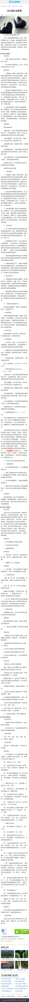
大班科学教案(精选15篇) (21, 986)
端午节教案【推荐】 (7, 983)
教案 (21, 6)
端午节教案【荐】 (20, 981)
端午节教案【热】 (6, 979)
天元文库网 (12, 1000)
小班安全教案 (18, 991)
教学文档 (14, 6)
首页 (9, 6)
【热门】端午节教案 (20, 983)
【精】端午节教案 (6, 981)
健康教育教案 (5, 986)
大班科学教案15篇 (6, 991)
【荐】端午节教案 (20, 979)
